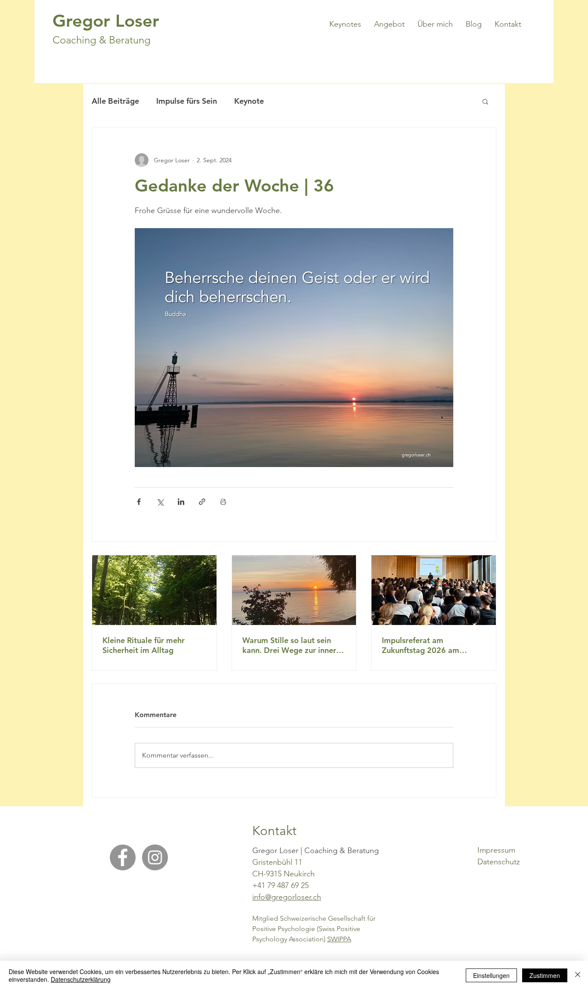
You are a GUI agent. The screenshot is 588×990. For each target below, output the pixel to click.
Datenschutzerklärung (81, 979)
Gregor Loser (106, 20)
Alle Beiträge (115, 101)
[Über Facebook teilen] (139, 502)
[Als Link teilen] (202, 502)
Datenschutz (498, 861)
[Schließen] (578, 975)
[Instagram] (155, 857)
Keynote (249, 101)
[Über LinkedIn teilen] (181, 502)
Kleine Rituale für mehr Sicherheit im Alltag (143, 645)
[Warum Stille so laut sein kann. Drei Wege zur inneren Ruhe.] (294, 590)
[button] (485, 101)
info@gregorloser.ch (286, 897)
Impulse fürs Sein (186, 101)
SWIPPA (339, 939)
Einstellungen (491, 975)
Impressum (496, 850)
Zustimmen (544, 975)
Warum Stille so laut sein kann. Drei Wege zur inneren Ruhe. (293, 645)
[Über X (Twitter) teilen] (160, 502)
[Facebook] (123, 857)
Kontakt (274, 830)
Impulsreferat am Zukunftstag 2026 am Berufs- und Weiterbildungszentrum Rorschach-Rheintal (424, 645)
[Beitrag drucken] (223, 502)
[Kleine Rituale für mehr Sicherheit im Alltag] (154, 590)
